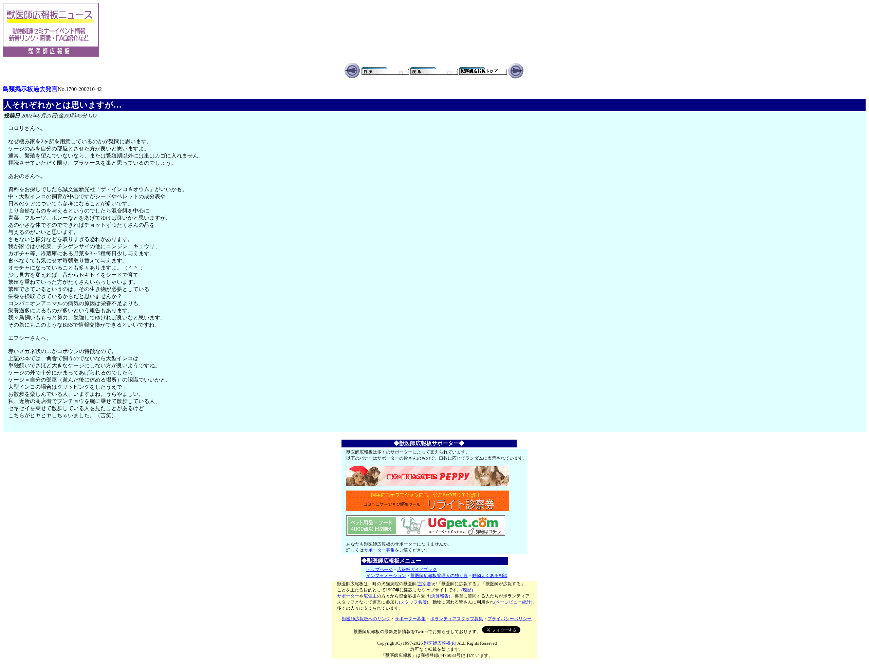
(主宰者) (424, 583)
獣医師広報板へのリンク (366, 618)
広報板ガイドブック (417, 569)
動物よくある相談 (489, 575)
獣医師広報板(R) (440, 643)
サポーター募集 (379, 550)
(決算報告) (440, 595)
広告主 (370, 595)
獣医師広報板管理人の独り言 (439, 575)
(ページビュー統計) (513, 602)
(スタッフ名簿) (413, 602)
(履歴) (467, 589)
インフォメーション (386, 575)
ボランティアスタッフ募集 (456, 618)
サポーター (348, 595)
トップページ (379, 569)
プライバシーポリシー (509, 618)
